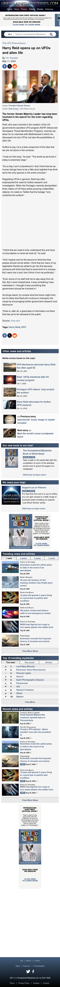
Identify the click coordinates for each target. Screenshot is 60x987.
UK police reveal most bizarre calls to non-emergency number (35, 612)
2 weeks (23, 558)
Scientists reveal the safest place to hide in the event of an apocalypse (36, 567)
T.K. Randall (12, 57)
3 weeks (37, 558)
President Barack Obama (19, 105)
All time (48, 662)
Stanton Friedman (25, 689)
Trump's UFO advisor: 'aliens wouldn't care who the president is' (35, 732)
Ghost (19, 693)
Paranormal (22, 683)
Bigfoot (19, 696)
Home (9, 9)
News (16, 9)
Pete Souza (13, 108)
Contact (46, 983)
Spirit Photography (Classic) (30, 679)
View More (30, 702)
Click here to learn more (34, 474)
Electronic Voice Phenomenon (31, 669)
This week (10, 662)
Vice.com (15, 320)
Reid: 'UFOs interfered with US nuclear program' (33, 378)
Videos (32, 9)
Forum (24, 9)
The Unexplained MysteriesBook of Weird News (37, 452)
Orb (18, 686)
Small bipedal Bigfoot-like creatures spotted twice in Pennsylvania (32, 717)
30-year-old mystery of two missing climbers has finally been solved (36, 583)
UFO (23, 327)
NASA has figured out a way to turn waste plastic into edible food (36, 625)
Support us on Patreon (34, 487)
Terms (12, 983)
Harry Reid (14, 327)
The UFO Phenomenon (14, 43)
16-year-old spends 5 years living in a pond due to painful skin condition (36, 598)
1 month (51, 558)
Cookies (36, 983)
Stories (40, 9)
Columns (49, 9)
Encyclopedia (39, 966)
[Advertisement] (30, 222)
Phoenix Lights (23, 673)
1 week (9, 558)
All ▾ (10, 34)
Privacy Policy (23, 983)
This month (29, 662)
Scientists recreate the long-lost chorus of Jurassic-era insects (35, 640)
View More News (30, 651)
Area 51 (20, 676)
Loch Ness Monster (25, 666)
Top (21, 960)
